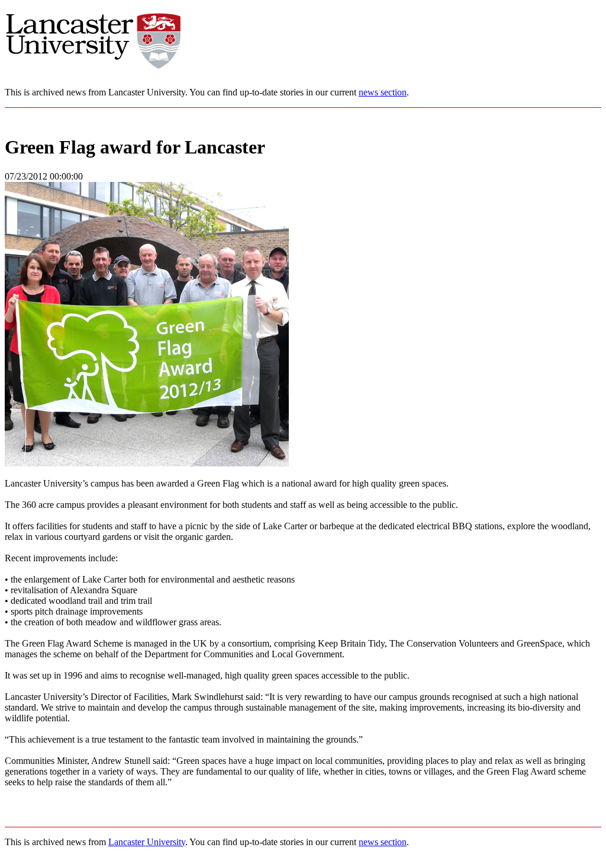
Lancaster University (146, 842)
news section (383, 92)
